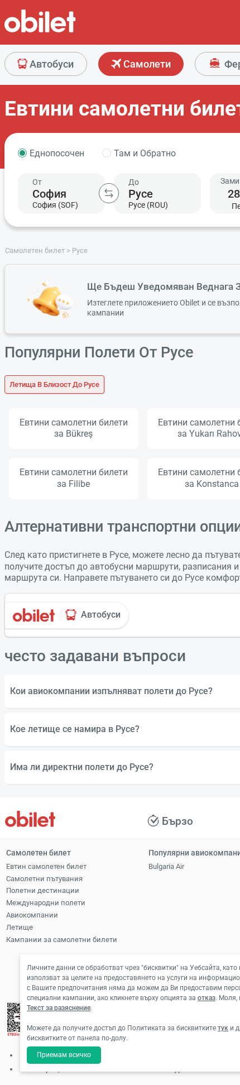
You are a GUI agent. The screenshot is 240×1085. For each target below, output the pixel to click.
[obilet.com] (66, 31)
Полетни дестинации (42, 890)
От (37, 182)
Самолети (146, 64)
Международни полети (45, 902)
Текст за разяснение (58, 1008)
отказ (206, 998)
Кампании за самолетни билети (61, 939)
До (133, 182)
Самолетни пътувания (44, 878)
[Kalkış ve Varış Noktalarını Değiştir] (109, 193)
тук (223, 1028)
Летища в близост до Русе (54, 384)
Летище (19, 927)
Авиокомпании (32, 915)
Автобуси (50, 64)
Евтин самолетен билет (46, 866)
